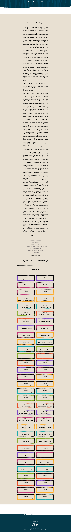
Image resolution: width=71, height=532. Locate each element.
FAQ (22, 519)
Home (29, 1)
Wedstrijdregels (46, 519)
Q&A (42, 1)
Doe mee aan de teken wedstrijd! (36, 255)
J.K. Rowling (38, 1)
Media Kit (26, 519)
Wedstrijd (33, 1)
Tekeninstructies (40, 519)
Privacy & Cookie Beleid (31, 519)
